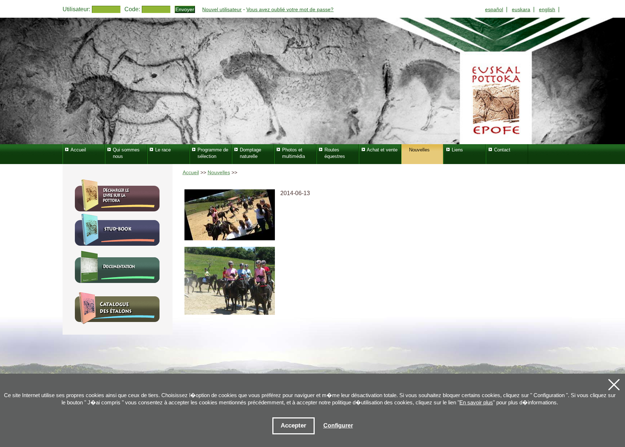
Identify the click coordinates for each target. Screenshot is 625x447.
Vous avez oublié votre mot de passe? (289, 9)
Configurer (338, 425)
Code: (132, 9)
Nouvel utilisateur (222, 9)
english (547, 9)
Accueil (191, 172)
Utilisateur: (76, 9)
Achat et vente (382, 149)
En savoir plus (476, 402)
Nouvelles (219, 172)
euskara (521, 9)
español (494, 9)
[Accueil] (312, 81)
